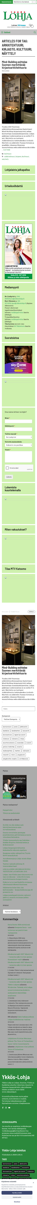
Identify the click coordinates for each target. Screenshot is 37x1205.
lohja (22, 739)
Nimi (7, 418)
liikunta (15, 739)
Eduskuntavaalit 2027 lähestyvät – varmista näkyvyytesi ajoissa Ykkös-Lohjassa (20, 982)
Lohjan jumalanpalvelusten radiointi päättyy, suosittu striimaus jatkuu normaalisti (17, 897)
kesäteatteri (16, 731)
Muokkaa (17, 1201)
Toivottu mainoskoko (13, 442)
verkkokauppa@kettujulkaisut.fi (14, 1131)
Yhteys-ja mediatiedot (11, 813)
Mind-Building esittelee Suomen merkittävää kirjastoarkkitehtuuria (14, 64)
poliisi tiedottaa (8, 747)
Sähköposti (10, 426)
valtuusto (26, 751)
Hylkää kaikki (17, 1197)
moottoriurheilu (9, 743)
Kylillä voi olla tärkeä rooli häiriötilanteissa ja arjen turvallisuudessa (22, 2)
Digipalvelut (7, 810)
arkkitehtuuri (9, 156)
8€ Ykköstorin (19, 326)
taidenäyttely (7, 751)
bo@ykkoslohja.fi (17, 299)
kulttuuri (7, 154)
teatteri (17, 751)
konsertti (26, 731)
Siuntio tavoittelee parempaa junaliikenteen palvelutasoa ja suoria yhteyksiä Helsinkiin (17, 835)
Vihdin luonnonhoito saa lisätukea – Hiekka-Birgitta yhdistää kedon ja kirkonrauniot (17, 842)
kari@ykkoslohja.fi (19, 303)
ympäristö (21, 755)
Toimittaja (15, 612)
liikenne (6, 739)
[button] (35, 32)
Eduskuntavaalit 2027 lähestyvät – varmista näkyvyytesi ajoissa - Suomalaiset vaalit (20, 957)
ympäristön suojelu (10, 759)
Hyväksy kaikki (17, 1193)
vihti (13, 755)
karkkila (6, 731)
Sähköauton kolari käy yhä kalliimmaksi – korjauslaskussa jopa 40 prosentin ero (18, 890)
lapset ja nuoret (19, 735)
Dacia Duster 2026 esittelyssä (19, 925)
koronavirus (7, 735)
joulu (16, 727)
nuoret (28, 743)
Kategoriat (6, 716)
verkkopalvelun (17, 312)
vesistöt (6, 755)
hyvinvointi (7, 727)
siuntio (19, 747)
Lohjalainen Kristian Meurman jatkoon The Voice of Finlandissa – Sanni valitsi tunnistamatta (21, 1041)
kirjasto (18, 156)
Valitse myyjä (11, 434)
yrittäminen (23, 759)
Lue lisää (6, 150)
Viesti (8, 450)
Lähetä (8, 477)
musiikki (20, 743)
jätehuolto (23, 727)
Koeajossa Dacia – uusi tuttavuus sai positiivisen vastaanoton (19, 930)
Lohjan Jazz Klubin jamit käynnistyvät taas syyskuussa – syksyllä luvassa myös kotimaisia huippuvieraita (18, 877)
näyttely (5, 159)
